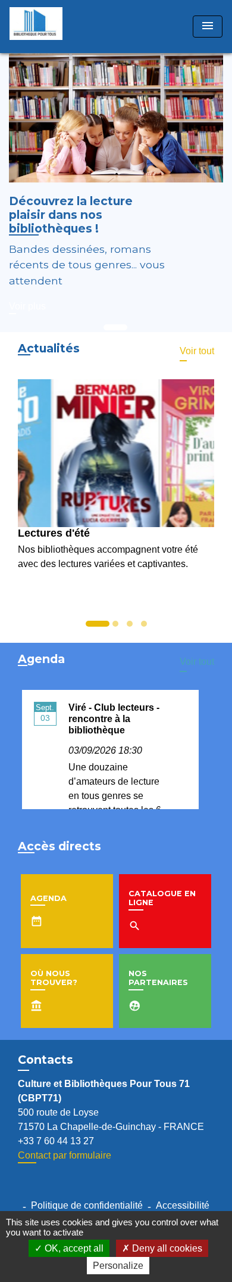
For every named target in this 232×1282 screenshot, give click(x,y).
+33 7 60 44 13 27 (56, 1141)
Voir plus (27, 306)
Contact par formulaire (64, 1155)
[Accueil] (54, 26)
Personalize (118, 1266)
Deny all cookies (166, 1248)
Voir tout (197, 351)
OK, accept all (73, 1248)
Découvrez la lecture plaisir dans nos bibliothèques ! (71, 215)
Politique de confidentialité (87, 1205)
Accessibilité (182, 1205)
